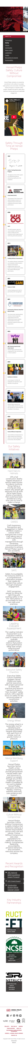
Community (8, 48)
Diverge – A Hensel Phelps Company (14, 1033)
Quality (7, 55)
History (7, 45)
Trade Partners (11, 1028)
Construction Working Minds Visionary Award (13, 887)
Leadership (8, 53)
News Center (9, 50)
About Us (19, 1028)
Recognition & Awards (11, 58)
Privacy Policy (14, 1040)
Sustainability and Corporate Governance (14, 1031)
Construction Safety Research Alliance (11, 972)
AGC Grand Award (14, 881)
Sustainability (9, 60)
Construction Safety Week (11, 912)
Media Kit (14, 1042)
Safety (7, 43)
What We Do (14, 1026)
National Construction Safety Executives (11, 943)
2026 (9, 416)
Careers (21, 1026)
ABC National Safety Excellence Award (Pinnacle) (14, 875)
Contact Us (14, 1035)
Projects (7, 1026)
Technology (8, 40)
